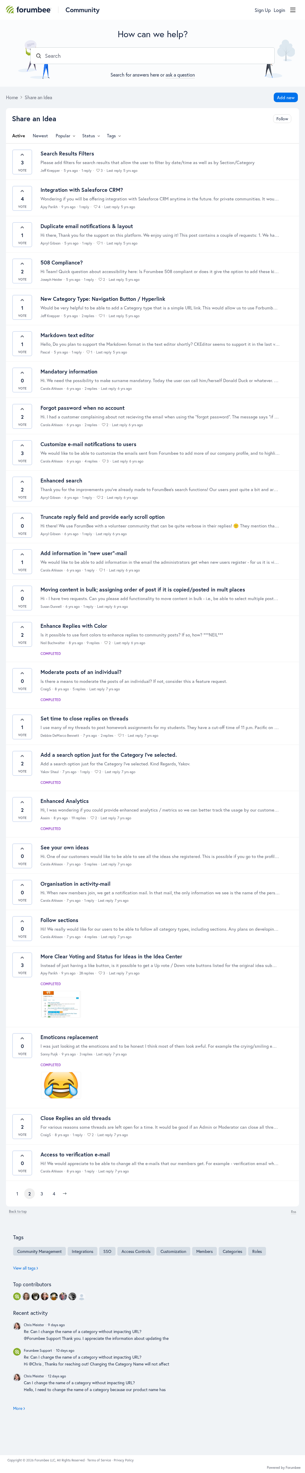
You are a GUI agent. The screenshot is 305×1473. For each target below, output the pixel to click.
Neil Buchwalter (53, 643)
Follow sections (59, 920)
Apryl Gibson (50, 243)
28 (86, 973)
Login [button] (279, 10)
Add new (286, 97)
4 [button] (54, 1194)
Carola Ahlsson (52, 388)
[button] (64, 1193)
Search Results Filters (67, 153)
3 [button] (42, 1194)
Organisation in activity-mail (76, 883)
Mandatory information (69, 371)
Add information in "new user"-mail (84, 553)
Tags (111, 135)
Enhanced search (61, 480)
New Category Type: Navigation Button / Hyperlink (103, 298)
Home (12, 97)
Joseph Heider (51, 279)
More (17, 1408)
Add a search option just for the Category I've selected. (109, 754)
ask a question (180, 74)
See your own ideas (65, 847)
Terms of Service (99, 1460)
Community (82, 10)
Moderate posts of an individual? (81, 671)
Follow (282, 119)
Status (88, 135)
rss (293, 1212)
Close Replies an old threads (76, 1118)
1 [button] (17, 1194)
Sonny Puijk (49, 1054)
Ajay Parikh (49, 207)
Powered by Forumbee (284, 1468)
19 (78, 818)
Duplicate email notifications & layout (87, 226)
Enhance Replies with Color (74, 625)
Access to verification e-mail (75, 1154)
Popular (63, 135)
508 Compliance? (62, 262)
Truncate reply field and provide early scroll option (103, 516)
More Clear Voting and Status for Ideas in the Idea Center (111, 956)
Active (18, 135)
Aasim (45, 818)
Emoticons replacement (69, 1037)
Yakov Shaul (50, 772)
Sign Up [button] (263, 10)
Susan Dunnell (51, 606)
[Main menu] (292, 9)
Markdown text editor (67, 335)
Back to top (18, 1211)
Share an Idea (38, 97)
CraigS (46, 689)
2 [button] (29, 1194)
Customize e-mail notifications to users (88, 444)
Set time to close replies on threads (84, 718)
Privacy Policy (124, 1460)
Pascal (45, 352)
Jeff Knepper (50, 170)
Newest (40, 135)
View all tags (24, 1268)
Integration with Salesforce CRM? (82, 189)
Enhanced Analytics (65, 800)
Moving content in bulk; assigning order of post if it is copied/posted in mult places (143, 589)
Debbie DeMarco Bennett (60, 735)
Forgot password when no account (83, 407)
